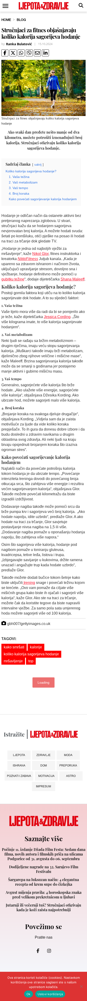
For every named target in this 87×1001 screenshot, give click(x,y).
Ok (28, 994)
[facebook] (4, 52)
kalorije (36, 647)
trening (29, 583)
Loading (43, 682)
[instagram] (49, 950)
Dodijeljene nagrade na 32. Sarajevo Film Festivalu (43, 869)
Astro (71, 776)
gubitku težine (12, 279)
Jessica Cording (57, 317)
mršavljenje (13, 661)
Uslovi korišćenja (50, 994)
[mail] (37, 52)
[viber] (29, 52)
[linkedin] (45, 52)
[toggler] (5, 6)
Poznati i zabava (19, 776)
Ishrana (19, 765)
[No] (81, 986)
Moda (68, 755)
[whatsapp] (21, 52)
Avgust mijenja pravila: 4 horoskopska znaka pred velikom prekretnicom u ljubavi (43, 894)
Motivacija (46, 776)
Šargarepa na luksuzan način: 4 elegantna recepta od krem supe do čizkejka (43, 882)
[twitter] (13, 52)
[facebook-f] (38, 950)
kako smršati (14, 647)
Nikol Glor (40, 254)
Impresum (43, 786)
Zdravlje (43, 755)
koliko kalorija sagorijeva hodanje (31, 654)
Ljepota (19, 755)
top (30, 661)
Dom (43, 765)
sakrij (38, 164)
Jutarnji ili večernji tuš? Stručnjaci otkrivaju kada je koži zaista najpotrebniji (43, 907)
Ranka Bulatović (19, 44)
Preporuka (68, 765)
